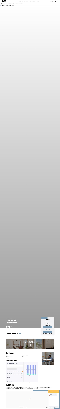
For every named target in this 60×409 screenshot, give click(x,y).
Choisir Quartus (34, 1)
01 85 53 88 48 (50, 333)
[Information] (57, 391)
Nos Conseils (30, 1)
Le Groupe (38, 1)
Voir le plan (26, 345)
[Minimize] (58, 391)
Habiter (24, 1)
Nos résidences (21, 1)
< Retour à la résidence (3, 4)
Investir (27, 1)
